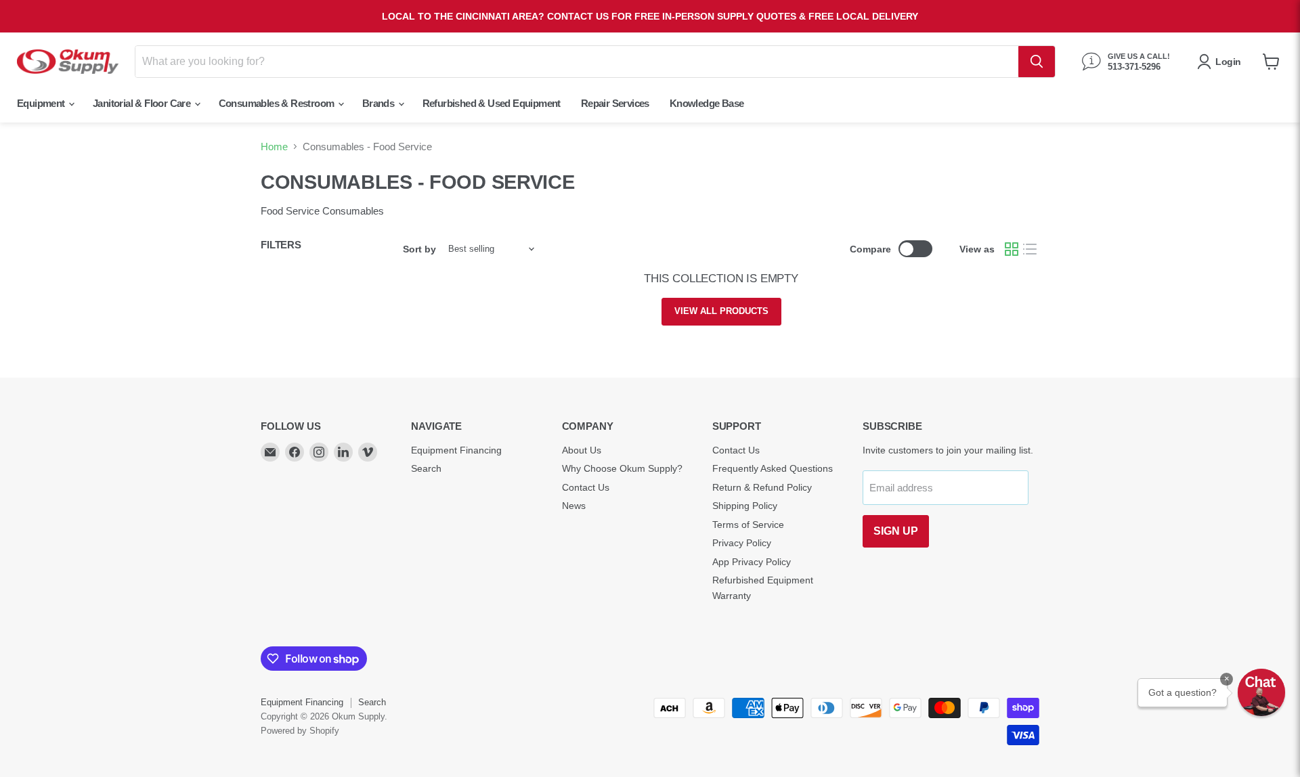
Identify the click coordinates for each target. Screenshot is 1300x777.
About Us (581, 450)
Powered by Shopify (300, 731)
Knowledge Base (707, 103)
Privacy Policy (741, 542)
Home (274, 146)
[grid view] (1011, 249)
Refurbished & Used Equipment (491, 103)
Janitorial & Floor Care (143, 103)
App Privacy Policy (751, 561)
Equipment (42, 103)
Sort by (419, 249)
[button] (1261, 692)
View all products (721, 311)
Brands (379, 103)
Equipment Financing (456, 450)
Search (426, 468)
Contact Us (585, 487)
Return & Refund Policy (762, 487)
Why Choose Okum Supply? (622, 468)
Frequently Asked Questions (772, 468)
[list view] (1030, 249)
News (574, 505)
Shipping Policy (744, 505)
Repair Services (615, 103)
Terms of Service (748, 524)
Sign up (895, 531)
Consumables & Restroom (278, 103)
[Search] (1036, 61)
